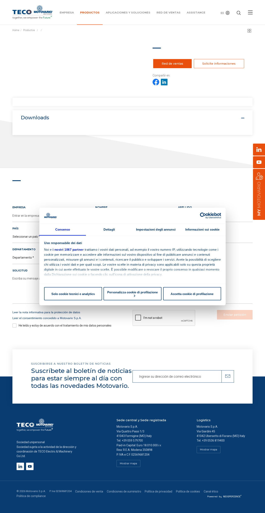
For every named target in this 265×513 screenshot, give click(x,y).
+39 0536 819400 (213, 440)
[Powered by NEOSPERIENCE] (224, 496)
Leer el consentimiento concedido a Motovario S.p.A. (47, 318)
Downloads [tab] (35, 118)
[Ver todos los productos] (249, 31)
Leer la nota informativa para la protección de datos (46, 312)
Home (15, 30)
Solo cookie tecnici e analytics (73, 293)
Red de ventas (172, 63)
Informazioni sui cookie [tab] (202, 229)
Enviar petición (234, 315)
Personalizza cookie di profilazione (132, 292)
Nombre (101, 207)
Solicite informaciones (219, 63)
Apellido (185, 207)
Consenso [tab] (62, 229)
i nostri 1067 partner (68, 249)
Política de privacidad (158, 491)
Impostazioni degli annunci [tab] (156, 229)
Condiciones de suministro (124, 491)
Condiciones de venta (89, 491)
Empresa (18, 207)
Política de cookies (188, 491)
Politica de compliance (31, 496)
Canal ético (211, 491)
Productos (29, 30)
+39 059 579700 (132, 440)
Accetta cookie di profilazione (192, 293)
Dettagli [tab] (109, 229)
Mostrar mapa (128, 463)
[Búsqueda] (239, 13)
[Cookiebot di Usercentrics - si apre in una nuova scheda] (203, 216)
